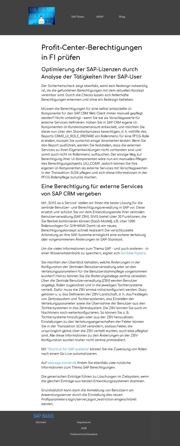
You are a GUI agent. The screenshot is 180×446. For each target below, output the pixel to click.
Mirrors (156, 439)
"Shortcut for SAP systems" (68, 349)
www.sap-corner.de (61, 363)
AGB (84, 428)
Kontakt (41, 422)
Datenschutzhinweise (84, 434)
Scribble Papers (133, 253)
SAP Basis (77, 16)
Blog (122, 16)
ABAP (99, 16)
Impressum (84, 422)
